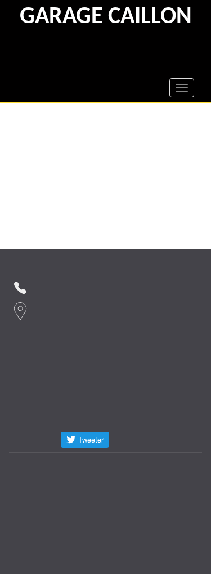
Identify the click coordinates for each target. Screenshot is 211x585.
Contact (83, 467)
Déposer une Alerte (142, 467)
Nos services (37, 512)
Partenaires (34, 489)
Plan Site (83, 489)
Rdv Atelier (35, 467)
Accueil (86, 512)
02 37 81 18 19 (68, 286)
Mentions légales (141, 489)
